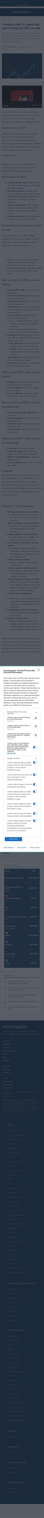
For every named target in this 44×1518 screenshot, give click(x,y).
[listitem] (22, 712)
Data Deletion (9, 847)
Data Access (22, 847)
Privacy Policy (35, 847)
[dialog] (22, 759)
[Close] (39, 671)
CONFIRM (13, 839)
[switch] (35, 718)
